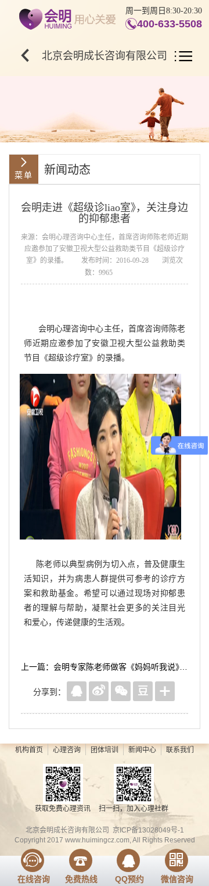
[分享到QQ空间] (77, 691)
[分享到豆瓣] (143, 691)
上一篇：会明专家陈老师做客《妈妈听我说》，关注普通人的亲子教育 (104, 666)
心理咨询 (67, 750)
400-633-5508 (169, 24)
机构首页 (29, 750)
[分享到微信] (121, 691)
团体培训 (104, 750)
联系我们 (180, 750)
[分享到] (165, 691)
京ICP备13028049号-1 (148, 830)
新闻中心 (142, 750)
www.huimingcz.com (97, 840)
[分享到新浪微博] (99, 691)
